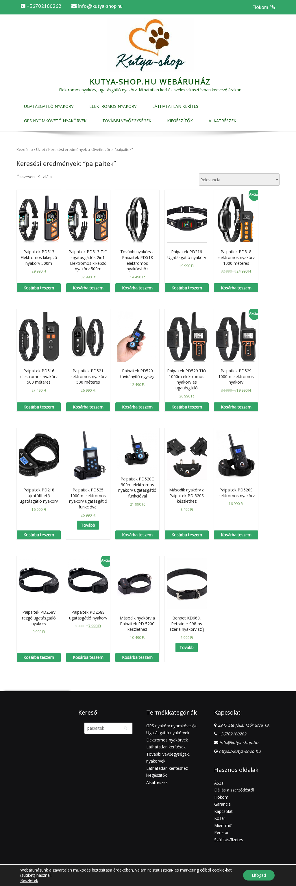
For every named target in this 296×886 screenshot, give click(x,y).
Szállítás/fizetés (228, 839)
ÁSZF (219, 783)
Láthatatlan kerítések (166, 747)
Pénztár (221, 832)
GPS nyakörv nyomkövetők (171, 725)
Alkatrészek (222, 120)
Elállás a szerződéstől (234, 790)
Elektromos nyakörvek (167, 740)
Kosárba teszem (38, 288)
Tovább (88, 525)
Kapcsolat (223, 811)
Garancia (222, 804)
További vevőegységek (126, 120)
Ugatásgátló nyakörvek (167, 732)
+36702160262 (232, 734)
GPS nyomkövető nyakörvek (55, 120)
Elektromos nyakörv (112, 106)
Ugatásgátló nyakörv (48, 106)
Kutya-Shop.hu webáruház (150, 81)
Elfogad (259, 875)
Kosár (219, 818)
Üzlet (40, 149)
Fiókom (221, 797)
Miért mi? (223, 825)
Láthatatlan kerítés (175, 106)
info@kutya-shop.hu (100, 6)
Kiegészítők (180, 120)
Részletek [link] (29, 880)
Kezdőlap (24, 149)
